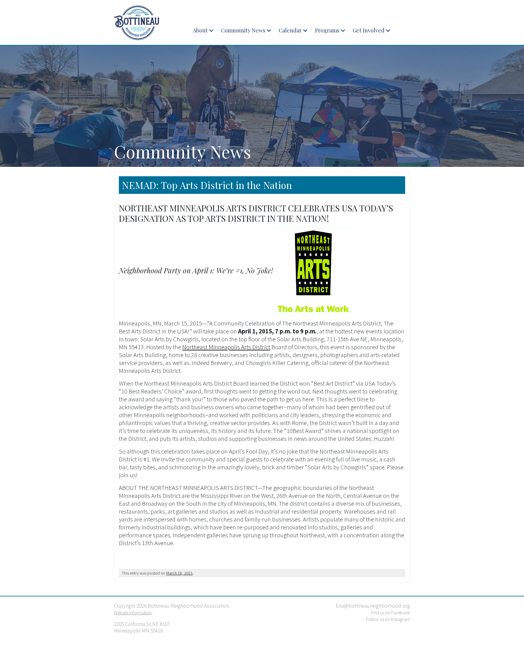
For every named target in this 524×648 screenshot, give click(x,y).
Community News (243, 30)
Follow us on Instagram (388, 619)
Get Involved (369, 30)
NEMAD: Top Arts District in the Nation (207, 184)
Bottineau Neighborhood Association (148, 23)
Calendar (290, 30)
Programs (327, 30)
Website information (133, 613)
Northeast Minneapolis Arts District (226, 347)
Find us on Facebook (390, 613)
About (200, 30)
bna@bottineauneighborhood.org (373, 605)
